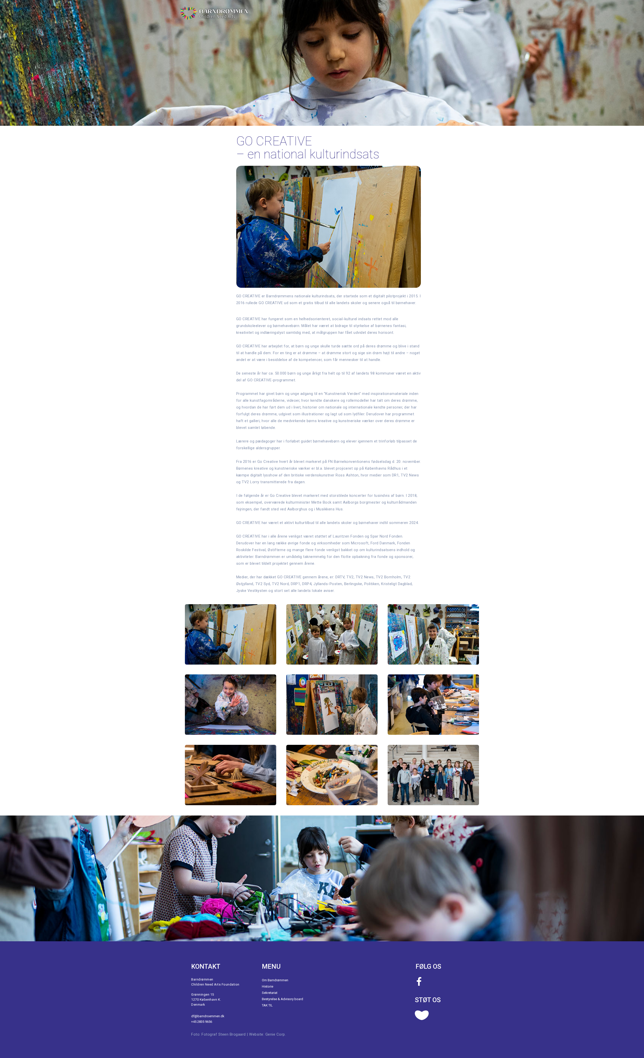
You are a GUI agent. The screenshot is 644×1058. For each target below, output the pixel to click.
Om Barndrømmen (275, 980)
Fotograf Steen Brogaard (224, 1034)
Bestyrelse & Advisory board (282, 999)
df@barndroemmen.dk (207, 1016)
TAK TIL (267, 1005)
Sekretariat (269, 993)
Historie (267, 986)
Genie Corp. (275, 1034)
